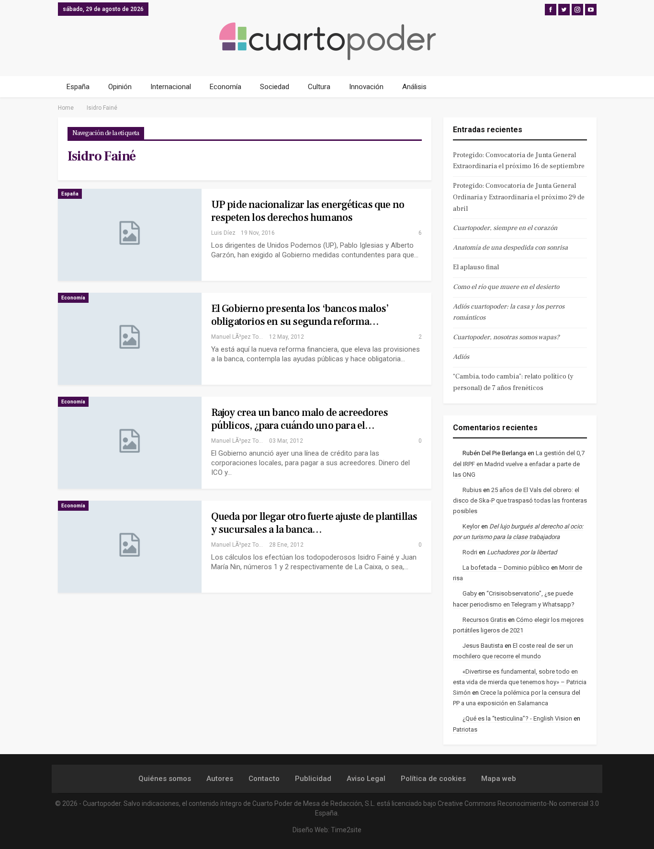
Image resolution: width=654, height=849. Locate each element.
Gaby (469, 593)
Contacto (264, 778)
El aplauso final (476, 267)
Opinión (120, 86)
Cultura (319, 86)
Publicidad (313, 778)
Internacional (170, 86)
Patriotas (465, 729)
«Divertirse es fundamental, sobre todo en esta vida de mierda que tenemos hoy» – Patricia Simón (519, 682)
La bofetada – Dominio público (506, 567)
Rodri (469, 552)
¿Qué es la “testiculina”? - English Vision (517, 718)
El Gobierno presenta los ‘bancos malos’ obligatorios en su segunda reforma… (300, 315)
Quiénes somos (164, 778)
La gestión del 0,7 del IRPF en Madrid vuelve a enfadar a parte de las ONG (519, 463)
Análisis (414, 86)
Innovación (366, 86)
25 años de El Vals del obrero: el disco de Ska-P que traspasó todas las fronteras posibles (520, 500)
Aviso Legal (366, 778)
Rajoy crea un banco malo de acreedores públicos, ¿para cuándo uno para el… (299, 419)
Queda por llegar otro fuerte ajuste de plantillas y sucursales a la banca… (314, 523)
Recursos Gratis (484, 619)
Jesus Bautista (482, 645)
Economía (225, 86)
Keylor (471, 526)
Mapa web (498, 778)
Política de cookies (433, 778)
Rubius (472, 489)
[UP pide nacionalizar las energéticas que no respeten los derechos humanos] (130, 235)
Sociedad (274, 86)
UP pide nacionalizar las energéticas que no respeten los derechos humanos (308, 211)
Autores (219, 778)
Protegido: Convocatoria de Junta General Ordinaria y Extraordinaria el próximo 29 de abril (519, 197)
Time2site (346, 830)
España (78, 86)
